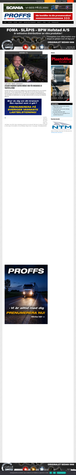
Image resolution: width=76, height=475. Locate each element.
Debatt (20, 22)
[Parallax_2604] (26, 294)
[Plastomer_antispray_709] (62, 59)
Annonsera (70, 1)
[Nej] (74, 473)
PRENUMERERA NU (49, 1)
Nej (54, 472)
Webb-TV (39, 22)
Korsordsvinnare (40, 1)
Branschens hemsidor (30, 22)
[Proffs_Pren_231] (23, 106)
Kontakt (64, 1)
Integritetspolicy (61, 472)
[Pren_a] (53, 16)
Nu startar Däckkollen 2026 (59, 111)
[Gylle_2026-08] (38, 40)
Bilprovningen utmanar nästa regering (61, 106)
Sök (49, 22)
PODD (44, 22)
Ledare (15, 22)
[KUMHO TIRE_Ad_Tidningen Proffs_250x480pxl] (60, 83)
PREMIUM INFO (55, 22)
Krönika (10, 22)
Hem (5, 22)
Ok (50, 472)
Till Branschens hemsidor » (57, 132)
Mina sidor (58, 1)
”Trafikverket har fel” (57, 107)
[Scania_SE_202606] (38, 7)
